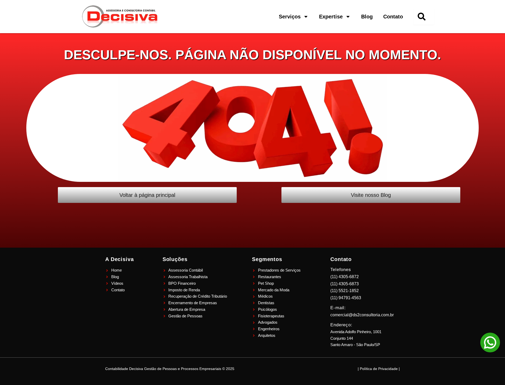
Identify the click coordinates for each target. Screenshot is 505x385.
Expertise (331, 16)
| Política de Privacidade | (379, 369)
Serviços (290, 16)
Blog (367, 16)
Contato (393, 16)
